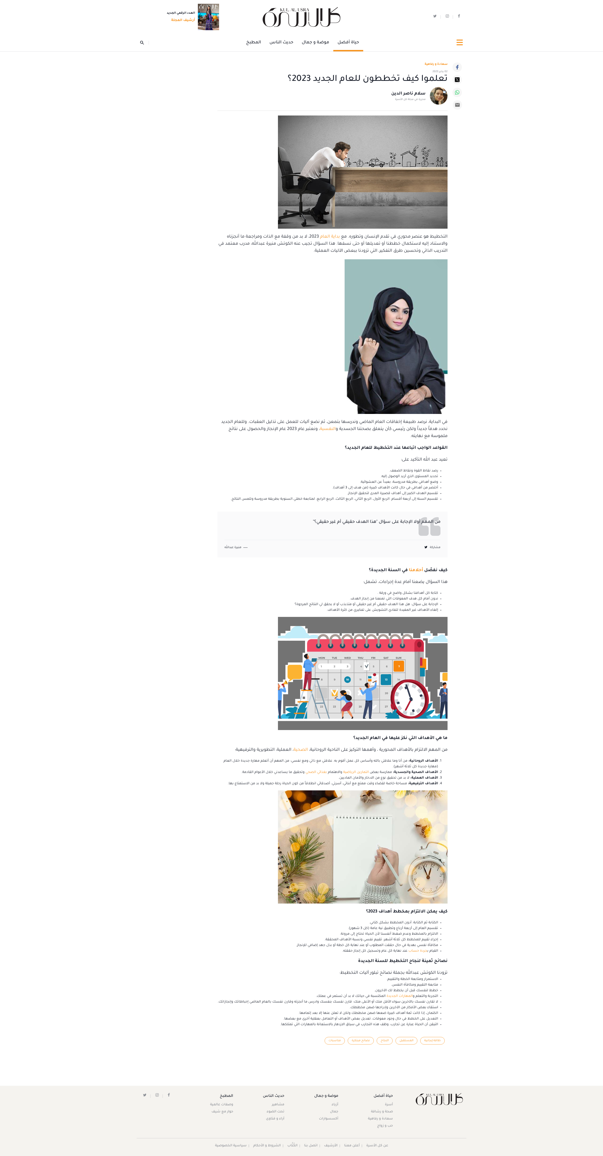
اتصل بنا (311, 1146)
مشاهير (278, 1105)
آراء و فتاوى (275, 1119)
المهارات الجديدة (400, 996)
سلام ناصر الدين (408, 93)
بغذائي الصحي (316, 772)
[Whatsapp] (457, 92)
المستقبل (406, 1040)
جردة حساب (417, 951)
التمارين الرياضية (356, 772)
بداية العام (330, 237)
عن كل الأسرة (377, 1146)
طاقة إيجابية (432, 1040)
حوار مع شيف (222, 1112)
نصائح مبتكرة (361, 1040)
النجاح (385, 1040)
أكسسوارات (328, 1119)
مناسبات (335, 1040)
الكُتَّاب (292, 1146)
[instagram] (447, 17)
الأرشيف (331, 1146)
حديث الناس (281, 42)
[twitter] (435, 17)
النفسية (328, 429)
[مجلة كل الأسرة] (439, 1099)
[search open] (144, 43)
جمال (334, 1112)
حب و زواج (385, 1126)
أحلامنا (415, 570)
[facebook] (459, 17)
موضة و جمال (315, 42)
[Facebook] (457, 67)
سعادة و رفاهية (436, 64)
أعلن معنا (352, 1146)
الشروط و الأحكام (267, 1146)
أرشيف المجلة (183, 20)
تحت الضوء (275, 1112)
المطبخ (253, 42)
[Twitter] (457, 79)
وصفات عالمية (221, 1105)
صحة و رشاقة (382, 1112)
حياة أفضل (348, 42)
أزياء (335, 1105)
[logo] (301, 17)
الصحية (300, 750)
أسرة (389, 1105)
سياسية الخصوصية (231, 1146)
